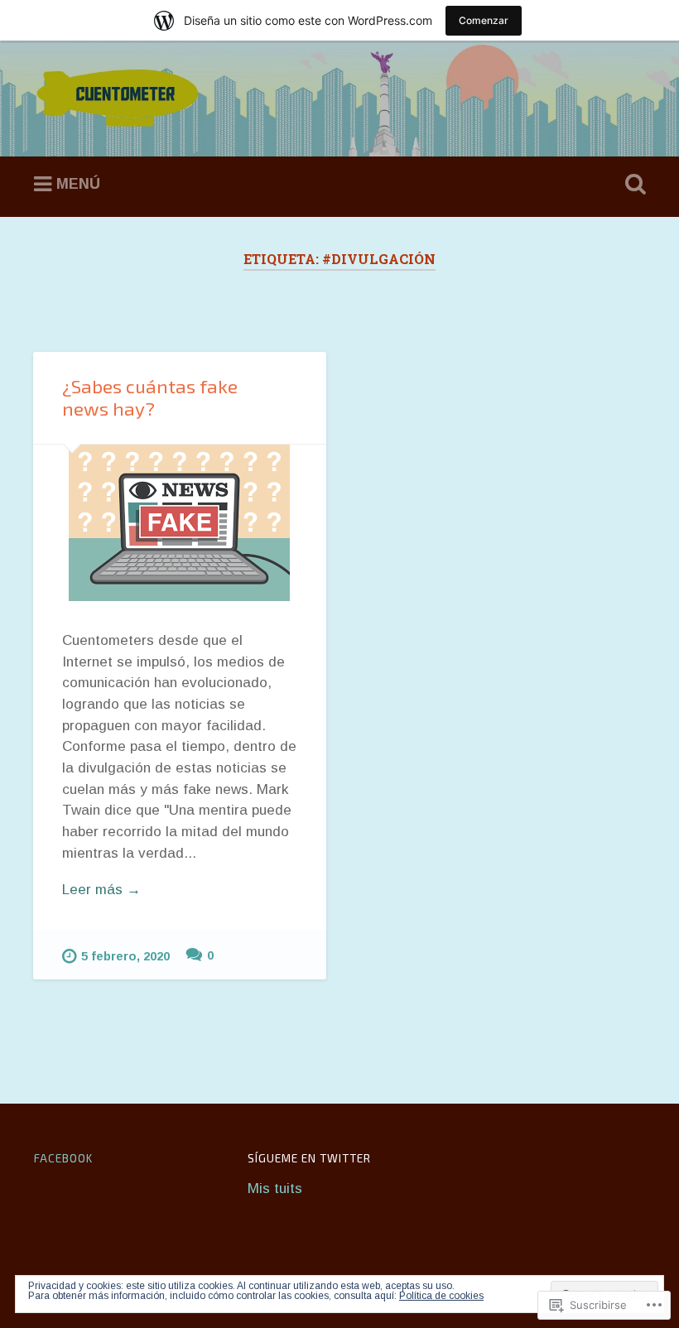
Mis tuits (275, 1188)
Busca (632, 184)
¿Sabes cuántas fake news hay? (150, 397)
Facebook (63, 1158)
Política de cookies (441, 1296)
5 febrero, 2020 (125, 956)
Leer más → (101, 889)
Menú (78, 184)
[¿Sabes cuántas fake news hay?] (179, 523)
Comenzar (483, 20)
